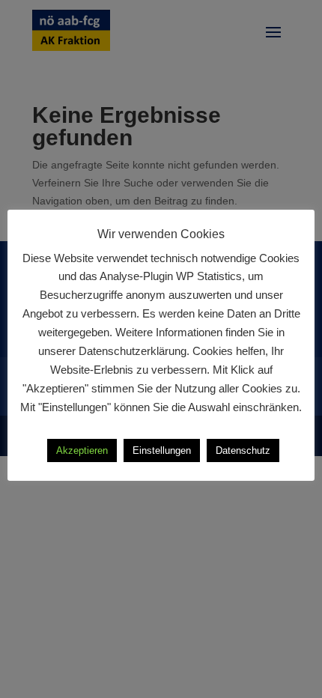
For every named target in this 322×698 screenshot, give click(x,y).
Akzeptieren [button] (82, 450)
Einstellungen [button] (162, 450)
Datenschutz (243, 450)
